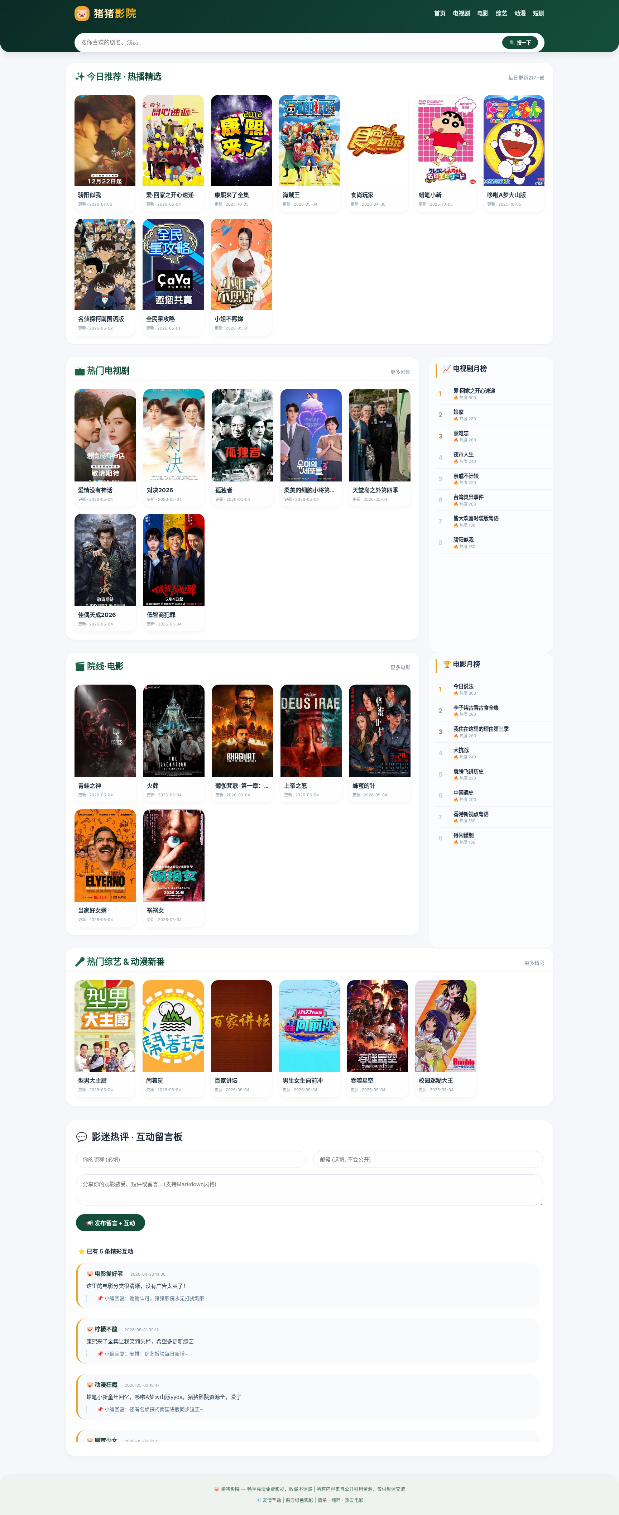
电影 (483, 13)
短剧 (538, 13)
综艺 (501, 13)
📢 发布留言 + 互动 (110, 1223)
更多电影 (400, 667)
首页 (440, 13)
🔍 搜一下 (520, 42)
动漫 (520, 13)
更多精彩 (534, 963)
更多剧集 (400, 372)
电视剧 (461, 13)
